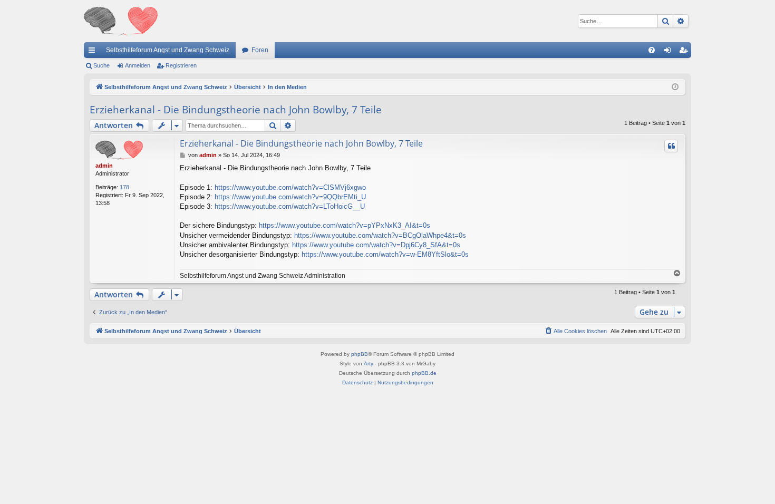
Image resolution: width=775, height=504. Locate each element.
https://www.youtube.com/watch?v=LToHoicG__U (290, 206)
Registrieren (181, 65)
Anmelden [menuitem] (669, 52)
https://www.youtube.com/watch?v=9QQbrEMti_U (290, 197)
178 (124, 187)
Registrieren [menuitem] (685, 52)
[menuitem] (652, 50)
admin (104, 165)
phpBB (359, 354)
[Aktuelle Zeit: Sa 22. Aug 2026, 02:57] (675, 87)
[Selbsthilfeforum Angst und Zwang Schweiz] (121, 21)
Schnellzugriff (94, 52)
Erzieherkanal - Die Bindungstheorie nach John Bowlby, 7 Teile (236, 110)
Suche (101, 65)
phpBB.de (424, 373)
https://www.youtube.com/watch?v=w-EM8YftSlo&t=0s (385, 254)
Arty (368, 363)
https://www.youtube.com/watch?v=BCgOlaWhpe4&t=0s (380, 235)
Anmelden (137, 65)
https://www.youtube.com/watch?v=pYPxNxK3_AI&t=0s (344, 225)
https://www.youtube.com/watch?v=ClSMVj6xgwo (290, 187)
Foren (259, 50)
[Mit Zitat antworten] (671, 146)
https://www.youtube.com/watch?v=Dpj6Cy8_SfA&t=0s (376, 245)
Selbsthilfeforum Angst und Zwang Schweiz (167, 50)
